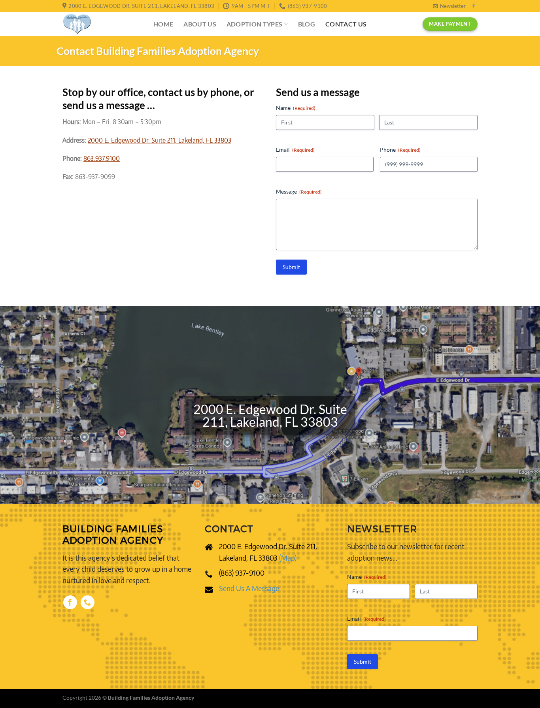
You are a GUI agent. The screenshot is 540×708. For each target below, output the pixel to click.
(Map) (287, 557)
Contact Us (345, 24)
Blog (306, 24)
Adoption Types (254, 24)
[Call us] (87, 602)
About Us (199, 24)
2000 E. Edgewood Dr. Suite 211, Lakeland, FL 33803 (159, 140)
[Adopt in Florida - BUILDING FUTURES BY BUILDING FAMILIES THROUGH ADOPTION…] (102, 24)
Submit (291, 267)
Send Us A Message (249, 588)
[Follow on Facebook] (473, 6)
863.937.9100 (101, 158)
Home (163, 24)
